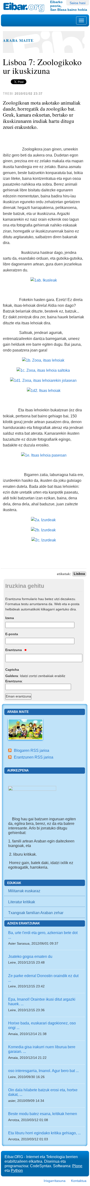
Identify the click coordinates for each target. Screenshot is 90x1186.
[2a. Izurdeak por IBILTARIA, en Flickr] (43, 519)
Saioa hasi (77, 3)
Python (17, 1170)
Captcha (12, 669)
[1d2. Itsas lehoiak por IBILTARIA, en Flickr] (43, 390)
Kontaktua (78, 1181)
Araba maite (18, 40)
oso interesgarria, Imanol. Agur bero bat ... (43, 1070)
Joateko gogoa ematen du (30, 956)
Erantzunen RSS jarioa (33, 757)
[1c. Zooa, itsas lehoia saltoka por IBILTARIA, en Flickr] (43, 370)
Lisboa (79, 574)
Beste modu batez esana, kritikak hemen (42, 1113)
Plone (77, 1166)
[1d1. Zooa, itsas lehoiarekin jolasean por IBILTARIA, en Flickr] (43, 380)
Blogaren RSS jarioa (31, 750)
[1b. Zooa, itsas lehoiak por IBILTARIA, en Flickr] (43, 360)
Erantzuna (14, 650)
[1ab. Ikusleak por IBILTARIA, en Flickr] (43, 279)
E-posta (11, 634)
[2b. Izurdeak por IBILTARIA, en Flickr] (43, 529)
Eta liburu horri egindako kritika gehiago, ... (44, 1133)
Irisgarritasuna (55, 1181)
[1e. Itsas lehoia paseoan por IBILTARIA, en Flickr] (43, 455)
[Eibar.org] (25, 7)
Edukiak (14, 883)
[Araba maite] (25, 729)
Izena (9, 618)
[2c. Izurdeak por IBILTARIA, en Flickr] (43, 539)
